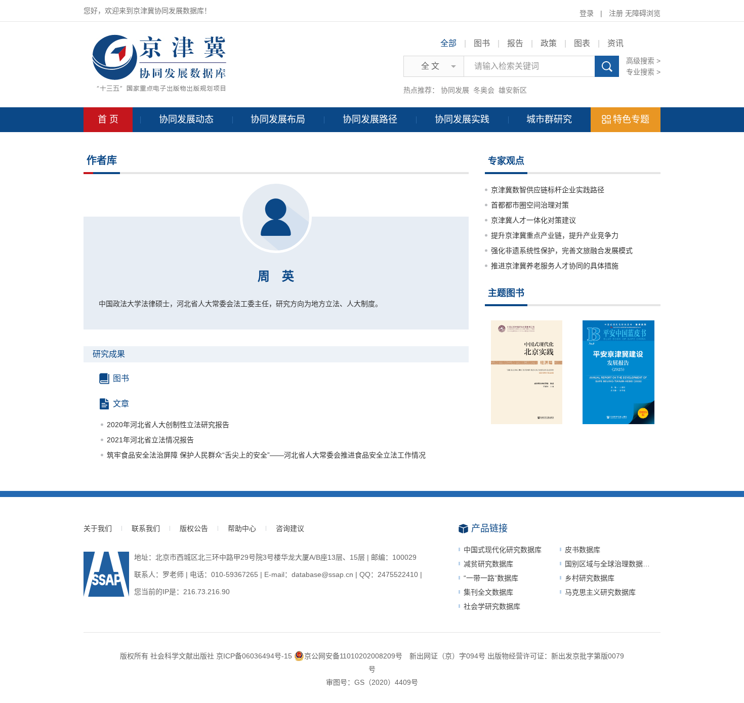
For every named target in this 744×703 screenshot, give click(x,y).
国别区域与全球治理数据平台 (611, 564)
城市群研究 (549, 119)
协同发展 (455, 90)
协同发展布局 (278, 119)
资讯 (615, 43)
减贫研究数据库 (488, 564)
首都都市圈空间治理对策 (530, 205)
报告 (515, 43)
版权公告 (194, 528)
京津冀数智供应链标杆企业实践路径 (547, 190)
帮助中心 (242, 528)
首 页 (108, 119)
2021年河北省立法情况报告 (150, 440)
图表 (582, 43)
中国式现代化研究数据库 (503, 550)
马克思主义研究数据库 (600, 592)
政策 (549, 43)
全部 (448, 43)
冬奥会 (483, 90)
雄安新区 (513, 90)
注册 (616, 13)
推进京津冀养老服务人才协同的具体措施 (554, 266)
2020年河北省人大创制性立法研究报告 (168, 425)
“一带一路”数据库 (491, 578)
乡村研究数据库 (589, 578)
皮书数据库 (582, 550)
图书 (482, 43)
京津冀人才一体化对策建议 (533, 220)
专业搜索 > (643, 72)
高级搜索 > (643, 61)
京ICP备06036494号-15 (254, 656)
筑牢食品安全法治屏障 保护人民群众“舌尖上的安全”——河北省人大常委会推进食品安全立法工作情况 (266, 455)
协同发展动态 (186, 119)
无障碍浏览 (642, 13)
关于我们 (98, 528)
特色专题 (631, 119)
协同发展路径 (370, 119)
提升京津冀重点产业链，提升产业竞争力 (554, 235)
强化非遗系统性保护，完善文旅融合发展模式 (562, 250)
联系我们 (146, 528)
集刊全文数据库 (488, 592)
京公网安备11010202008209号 (353, 656)
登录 (587, 13)
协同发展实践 (462, 119)
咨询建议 (290, 528)
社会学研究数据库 (492, 606)
